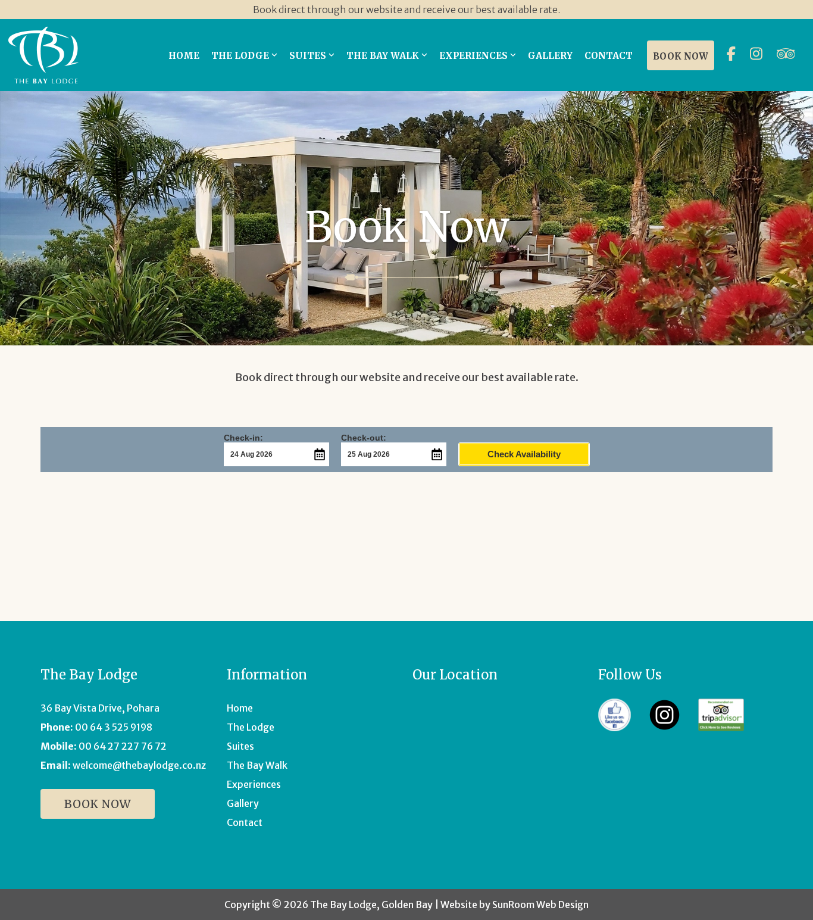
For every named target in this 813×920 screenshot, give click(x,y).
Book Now (97, 804)
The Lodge (250, 727)
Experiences (254, 784)
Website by (514, 904)
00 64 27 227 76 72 (123, 746)
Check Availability (524, 454)
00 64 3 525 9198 (113, 727)
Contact (244, 822)
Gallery (243, 803)
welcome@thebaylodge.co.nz (139, 765)
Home (240, 708)
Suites (240, 746)
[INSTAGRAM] (759, 55)
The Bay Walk (257, 765)
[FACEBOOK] (734, 55)
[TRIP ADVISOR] (789, 55)
